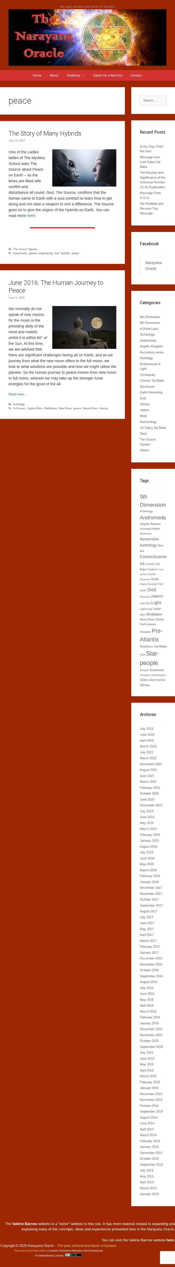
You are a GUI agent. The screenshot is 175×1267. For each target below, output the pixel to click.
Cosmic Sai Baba (152, 380)
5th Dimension (150, 322)
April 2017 (147, 935)
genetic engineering (41, 253)
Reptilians (146, 646)
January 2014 (149, 1147)
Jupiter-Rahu (34, 408)
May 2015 (147, 1064)
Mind (143, 416)
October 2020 (149, 793)
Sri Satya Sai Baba (153, 427)
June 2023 (147, 734)
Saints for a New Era (107, 75)
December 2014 (151, 1094)
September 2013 (151, 1164)
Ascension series (152, 352)
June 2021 (147, 776)
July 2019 (146, 811)
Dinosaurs (145, 579)
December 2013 (151, 1153)
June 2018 (147, 858)
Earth (155, 579)
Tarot (143, 433)
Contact (136, 75)
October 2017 (149, 899)
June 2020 (147, 799)
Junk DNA (145, 603)
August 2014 (148, 1117)
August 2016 (148, 982)
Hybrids (65, 253)
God (143, 398)
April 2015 (147, 1070)
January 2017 (149, 952)
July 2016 (146, 988)
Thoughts (145, 675)
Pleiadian (145, 632)
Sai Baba (160, 646)
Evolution (153, 584)
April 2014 (147, 1129)
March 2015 (148, 1076)
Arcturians (146, 533)
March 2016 (148, 1011)
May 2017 (147, 929)
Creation (152, 569)
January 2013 (149, 1194)
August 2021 (148, 770)
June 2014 (147, 1123)
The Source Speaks (25, 249)
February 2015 (150, 1082)
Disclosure (147, 386)
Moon (151, 619)
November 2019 (151, 805)
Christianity (147, 375)
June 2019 (147, 817)
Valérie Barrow (24, 1224)
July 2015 (146, 1052)
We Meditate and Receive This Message (151, 208)
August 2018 (148, 846)
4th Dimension (150, 317)
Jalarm (144, 410)
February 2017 (150, 946)
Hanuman (145, 596)
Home (37, 75)
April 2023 (147, 740)
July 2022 (146, 752)
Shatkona (73, 75)
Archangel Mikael (150, 528)
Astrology (19, 404)
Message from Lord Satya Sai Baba (150, 162)
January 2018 (149, 882)
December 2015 (151, 1029)
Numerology (148, 422)
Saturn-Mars (90, 408)
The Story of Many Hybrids (45, 133)
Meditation (50, 408)
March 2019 (148, 829)
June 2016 (147, 993)
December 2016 (151, 958)
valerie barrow (156, 679)
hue (56, 253)
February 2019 (150, 835)
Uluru (143, 679)
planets (151, 624)
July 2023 (146, 729)
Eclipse (143, 584)
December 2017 (151, 887)
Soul (142, 654)
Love (157, 609)
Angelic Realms (150, 524)
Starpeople (156, 670)
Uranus (103, 408)
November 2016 (151, 964)
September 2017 (151, 905)
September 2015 (151, 1047)
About (54, 75)
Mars (143, 614)
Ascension (149, 538)
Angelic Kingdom (151, 346)
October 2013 (149, 1158)
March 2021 (148, 781)
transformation (157, 675)
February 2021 (150, 787)
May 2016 (147, 999)
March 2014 (148, 1135)
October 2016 (149, 970)
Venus (144, 685)
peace (75, 253)
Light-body (146, 609)
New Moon (65, 408)
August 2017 (148, 911)
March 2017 (148, 941)
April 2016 (147, 1005)
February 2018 (150, 876)
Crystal (151, 574)
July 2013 (146, 1170)
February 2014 (150, 1141)
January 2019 (149, 840)
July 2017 (146, 917)
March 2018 (148, 870)
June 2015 (147, 1058)
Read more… (18, 394)
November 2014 (151, 1099)
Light (156, 602)
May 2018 (147, 864)
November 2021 (151, 764)
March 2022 (148, 758)
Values (144, 450)
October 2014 (149, 1105)
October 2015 (149, 1041)
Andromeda (20, 253)
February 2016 (150, 1017)
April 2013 (147, 1182)
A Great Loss (149, 328)
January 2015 (149, 1088)
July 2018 (146, 852)
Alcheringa (147, 334)
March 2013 (148, 1188)
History (145, 404)
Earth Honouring (151, 392)
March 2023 (148, 746)
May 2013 (147, 1176)
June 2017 (147, 923)
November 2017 (151, 893)
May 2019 (147, 823)
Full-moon (19, 408)
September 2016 (151, 976)
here (31, 216)
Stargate (144, 670)
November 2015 (151, 1035)
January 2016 (149, 1023)
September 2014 (151, 1111)
